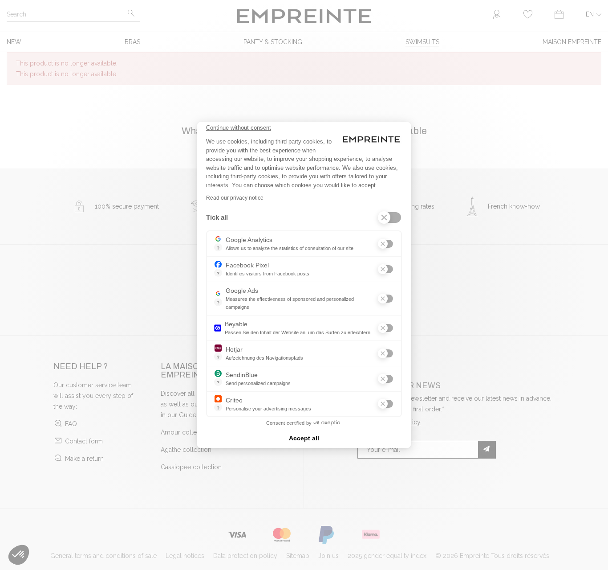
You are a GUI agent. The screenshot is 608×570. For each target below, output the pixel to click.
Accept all (304, 438)
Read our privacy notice (234, 198)
